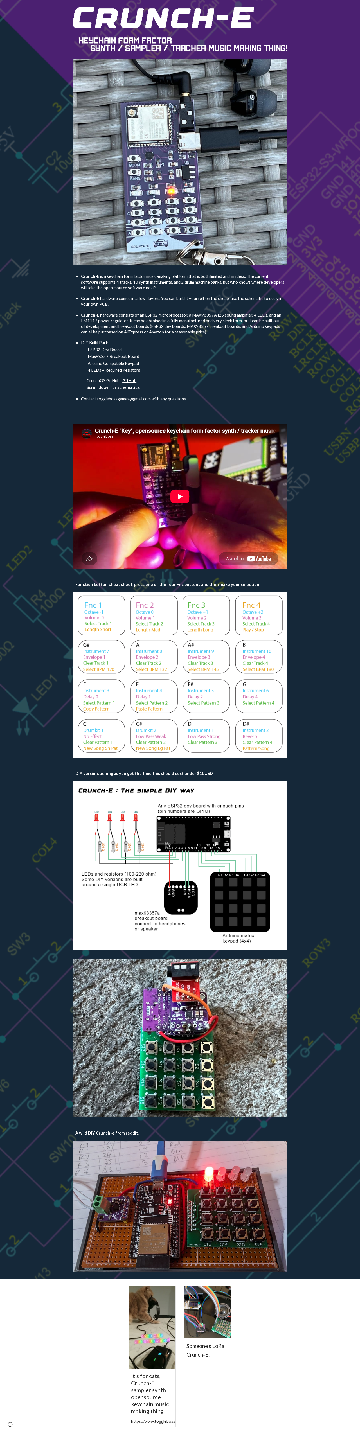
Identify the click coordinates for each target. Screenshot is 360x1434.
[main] (180, 344)
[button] (10, 1424)
